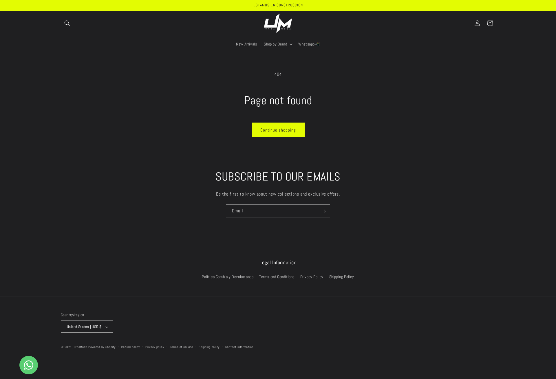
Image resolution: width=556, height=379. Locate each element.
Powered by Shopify (102, 347)
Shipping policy (209, 347)
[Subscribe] (323, 211)
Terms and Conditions (277, 276)
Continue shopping (278, 130)
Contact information (239, 347)
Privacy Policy (311, 276)
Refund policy (130, 347)
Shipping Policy (341, 276)
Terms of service (181, 347)
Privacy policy (154, 347)
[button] (67, 23)
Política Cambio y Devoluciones (227, 276)
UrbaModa (81, 347)
